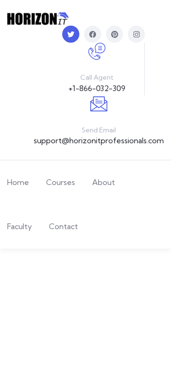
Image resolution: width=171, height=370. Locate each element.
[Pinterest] (114, 34)
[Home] (38, 19)
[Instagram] (136, 34)
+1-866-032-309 (96, 88)
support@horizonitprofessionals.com (99, 140)
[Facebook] (92, 34)
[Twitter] (70, 34)
